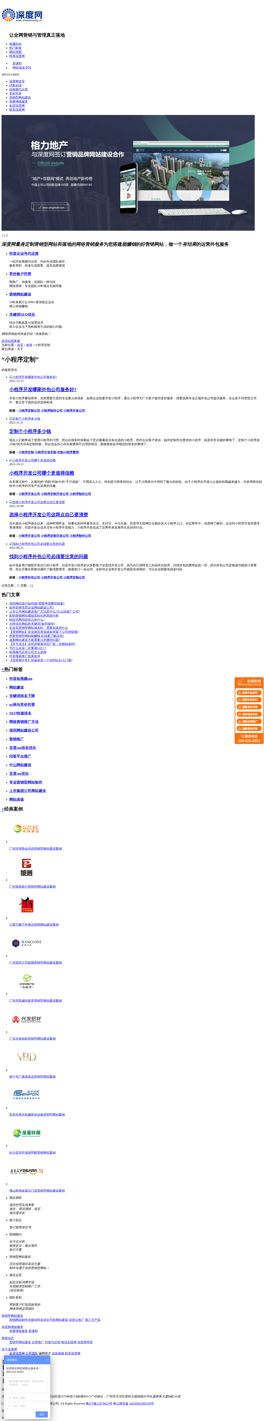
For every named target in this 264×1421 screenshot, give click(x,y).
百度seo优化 (19, 774)
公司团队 (32, 1353)
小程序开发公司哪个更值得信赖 (41, 472)
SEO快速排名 (20, 713)
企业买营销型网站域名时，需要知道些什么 (38, 627)
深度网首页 (17, 81)
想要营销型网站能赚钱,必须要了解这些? (36, 635)
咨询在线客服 (11, 341)
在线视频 (58, 1353)
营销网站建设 (20, 294)
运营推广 (38, 1342)
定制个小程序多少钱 (30, 431)
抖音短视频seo (20, 679)
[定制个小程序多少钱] (24, 418)
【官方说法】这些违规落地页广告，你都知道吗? (42, 644)
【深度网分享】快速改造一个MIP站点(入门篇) (40, 660)
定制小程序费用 (68, 452)
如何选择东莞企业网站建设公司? (31, 607)
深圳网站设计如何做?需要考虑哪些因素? (37, 603)
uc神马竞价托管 (22, 704)
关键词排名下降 (22, 696)
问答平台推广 (20, 756)
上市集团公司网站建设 (27, 791)
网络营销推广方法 (24, 722)
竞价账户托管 (20, 274)
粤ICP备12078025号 (99, 1403)
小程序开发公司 (74, 410)
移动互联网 (69, 1342)
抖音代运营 (52, 1342)
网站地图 (15, 52)
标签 (29, 345)
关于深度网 (9, 1349)
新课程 (17, 63)
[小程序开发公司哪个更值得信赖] (32, 460)
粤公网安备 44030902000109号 (133, 1403)
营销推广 (16, 739)
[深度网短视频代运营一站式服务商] (128, 173)
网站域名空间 (22, 67)
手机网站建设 (58, 1319)
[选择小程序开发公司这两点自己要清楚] (37, 502)
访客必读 (15, 85)
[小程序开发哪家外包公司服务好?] (33, 377)
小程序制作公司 (52, 410)
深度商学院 (85, 1342)
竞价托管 (15, 93)
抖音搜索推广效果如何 (24, 656)
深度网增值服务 (12, 1327)
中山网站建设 (20, 765)
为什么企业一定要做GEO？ (28, 648)
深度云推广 (76, 1319)
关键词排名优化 (38, 1319)
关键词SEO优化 (22, 314)
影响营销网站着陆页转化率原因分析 (34, 615)
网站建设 (16, 687)
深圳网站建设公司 (24, 730)
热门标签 (15, 48)
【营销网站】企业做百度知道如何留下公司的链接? (44, 631)
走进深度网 (17, 105)
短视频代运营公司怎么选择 (27, 652)
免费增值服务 (18, 101)
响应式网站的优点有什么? (27, 619)
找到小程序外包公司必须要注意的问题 (48, 556)
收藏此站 (15, 44)
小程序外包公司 (29, 577)
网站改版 (16, 799)
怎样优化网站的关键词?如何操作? (32, 623)
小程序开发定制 (45, 452)
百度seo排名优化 (22, 748)
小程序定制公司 (29, 410)
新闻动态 (8, 1338)
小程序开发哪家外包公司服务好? (43, 389)
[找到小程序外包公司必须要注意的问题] (37, 543)
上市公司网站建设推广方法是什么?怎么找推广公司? (44, 611)
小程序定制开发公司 (55, 494)
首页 (20, 345)
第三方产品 (92, 1319)
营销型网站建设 (20, 97)
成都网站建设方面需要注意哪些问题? (34, 640)
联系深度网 (17, 56)
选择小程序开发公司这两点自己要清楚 (48, 514)
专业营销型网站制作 (25, 782)
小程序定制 (26, 452)
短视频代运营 (18, 89)
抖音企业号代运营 (24, 254)
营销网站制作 (18, 1319)
